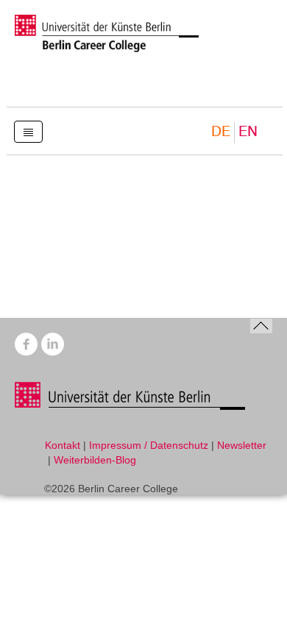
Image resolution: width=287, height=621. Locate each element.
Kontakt (62, 445)
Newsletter (241, 445)
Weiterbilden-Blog (95, 460)
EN (248, 132)
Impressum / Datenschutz (148, 445)
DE (220, 132)
